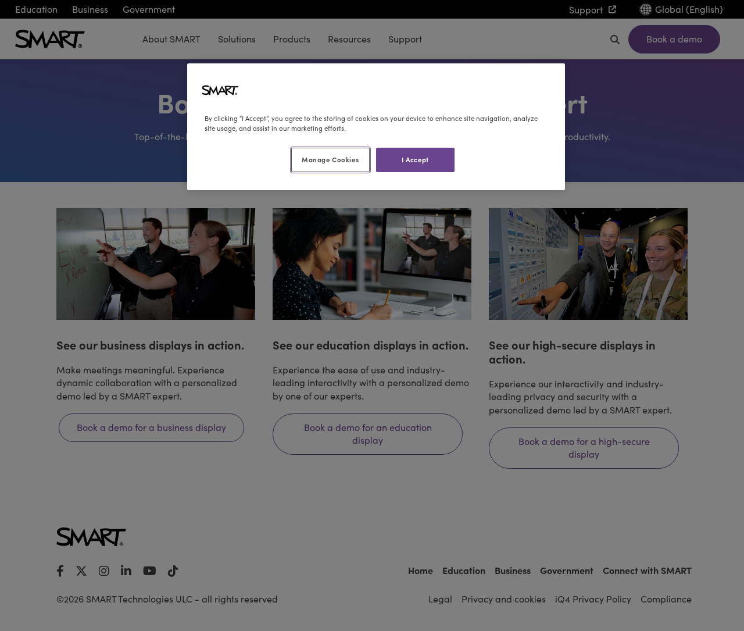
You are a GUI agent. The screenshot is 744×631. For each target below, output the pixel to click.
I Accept (415, 159)
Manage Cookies (330, 159)
